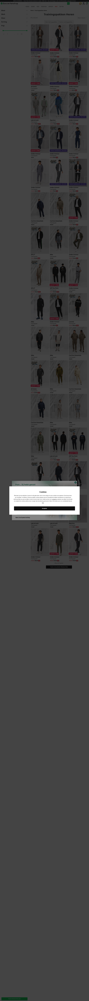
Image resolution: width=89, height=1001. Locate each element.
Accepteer (44, 508)
